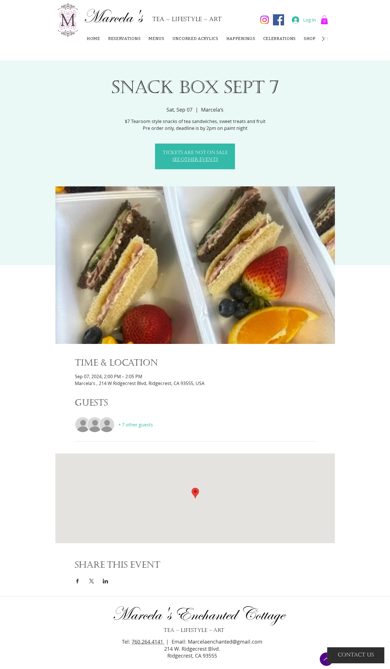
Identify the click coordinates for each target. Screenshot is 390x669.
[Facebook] (278, 19)
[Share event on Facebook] (77, 581)
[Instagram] (264, 19)
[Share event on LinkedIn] (105, 581)
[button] (324, 19)
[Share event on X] (91, 581)
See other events (195, 160)
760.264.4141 (148, 641)
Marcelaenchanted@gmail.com (225, 641)
